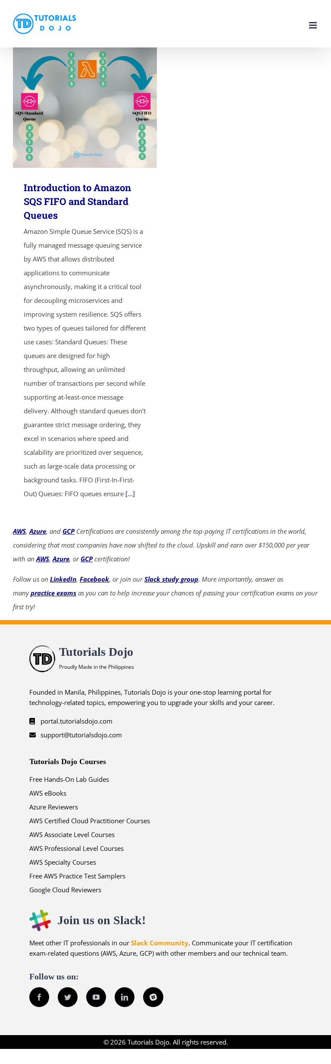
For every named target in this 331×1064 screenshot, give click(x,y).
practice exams (53, 593)
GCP (68, 531)
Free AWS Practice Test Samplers (77, 876)
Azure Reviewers (53, 807)
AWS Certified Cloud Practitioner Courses (89, 820)
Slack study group (171, 579)
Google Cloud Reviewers (65, 889)
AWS (19, 531)
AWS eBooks (47, 793)
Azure (37, 531)
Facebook (94, 579)
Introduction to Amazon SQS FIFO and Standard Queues (72, 107)
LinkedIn (63, 579)
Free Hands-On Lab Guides (69, 779)
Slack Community (159, 942)
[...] (130, 493)
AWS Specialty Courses (62, 862)
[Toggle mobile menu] (313, 25)
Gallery (97, 107)
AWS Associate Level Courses (72, 834)
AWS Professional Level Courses (76, 848)
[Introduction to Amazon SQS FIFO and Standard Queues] (85, 107)
